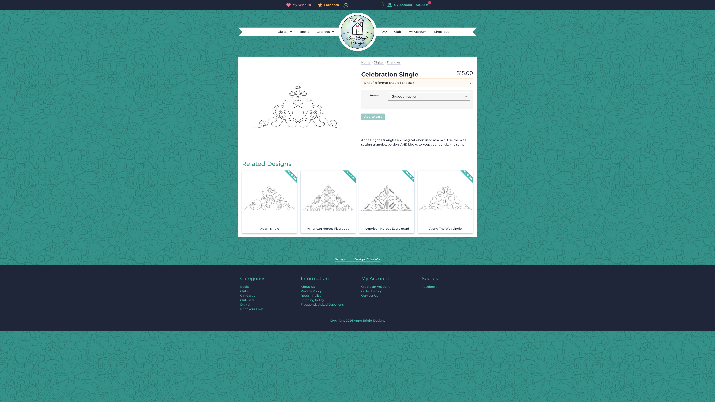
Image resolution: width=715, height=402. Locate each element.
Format (374, 95)
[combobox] (363, 5)
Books (304, 32)
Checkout (441, 32)
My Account (418, 32)
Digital (282, 32)
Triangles (394, 62)
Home (366, 62)
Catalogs (323, 32)
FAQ (383, 32)
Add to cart (373, 116)
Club (397, 32)
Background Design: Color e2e (357, 259)
